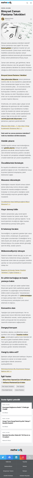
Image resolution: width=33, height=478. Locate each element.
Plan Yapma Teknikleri (8, 386)
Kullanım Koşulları (25, 475)
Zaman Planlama (19, 390)
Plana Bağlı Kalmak (7, 390)
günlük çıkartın (9, 148)
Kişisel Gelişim (6, 8)
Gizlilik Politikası (8, 475)
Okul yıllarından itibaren (9, 79)
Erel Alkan (5, 412)
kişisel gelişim (6, 48)
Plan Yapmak (20, 386)
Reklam (25, 466)
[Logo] (6, 2)
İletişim (25, 471)
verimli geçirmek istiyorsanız (11, 118)
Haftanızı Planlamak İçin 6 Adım (14, 382)
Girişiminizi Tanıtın (8, 471)
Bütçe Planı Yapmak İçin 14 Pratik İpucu (17, 379)
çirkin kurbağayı (26, 295)
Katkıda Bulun (8, 466)
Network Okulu (6, 440)
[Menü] (31, 3)
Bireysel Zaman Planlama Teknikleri (14, 75)
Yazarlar (25, 461)
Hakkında (8, 461)
